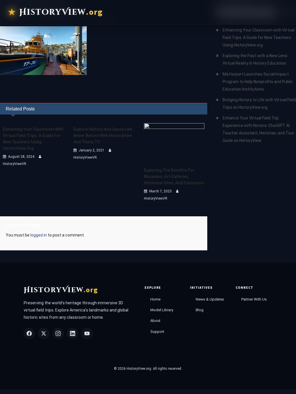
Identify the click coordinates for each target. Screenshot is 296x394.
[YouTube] (87, 333)
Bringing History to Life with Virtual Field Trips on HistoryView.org (259, 103)
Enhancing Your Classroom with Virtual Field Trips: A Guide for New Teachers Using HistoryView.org (33, 139)
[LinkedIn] (72, 333)
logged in (38, 235)
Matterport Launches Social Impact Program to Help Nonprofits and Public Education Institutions (258, 81)
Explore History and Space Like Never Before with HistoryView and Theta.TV (102, 135)
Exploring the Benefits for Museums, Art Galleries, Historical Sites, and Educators (174, 176)
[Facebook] (29, 333)
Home (155, 299)
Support (157, 331)
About (155, 320)
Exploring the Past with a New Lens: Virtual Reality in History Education (255, 59)
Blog (200, 310)
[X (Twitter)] (43, 333)
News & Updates (210, 299)
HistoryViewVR (14, 164)
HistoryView (61, 12)
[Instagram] (58, 333)
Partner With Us (254, 299)
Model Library (161, 310)
